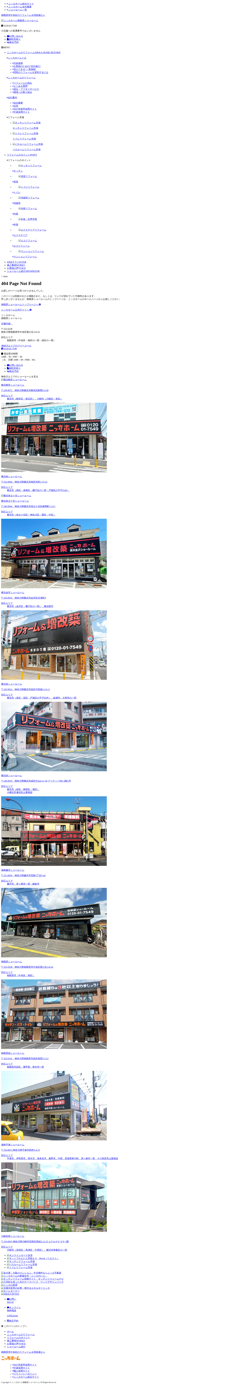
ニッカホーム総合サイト (21, 3)
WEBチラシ (16, 262)
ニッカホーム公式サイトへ (15, 310)
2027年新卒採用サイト (25, 109)
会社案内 (12, 97)
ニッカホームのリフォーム (33, 52)
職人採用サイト (22, 1371)
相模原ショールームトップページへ (20, 304)
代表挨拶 (18, 63)
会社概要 (18, 103)
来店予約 (14, 42)
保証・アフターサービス (26, 89)
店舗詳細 (6, 323)
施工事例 (16, 265)
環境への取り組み (23, 92)
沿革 (16, 106)
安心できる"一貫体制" (25, 69)
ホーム (10, 1331)
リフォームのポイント (22, 155)
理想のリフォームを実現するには (31, 72)
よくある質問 (20, 86)
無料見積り (15, 39)
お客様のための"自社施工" (27, 66)
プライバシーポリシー (25, 1374)
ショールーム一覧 (17, 10)
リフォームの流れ (23, 83)
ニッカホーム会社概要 (20, 7)
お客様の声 (16, 268)
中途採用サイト (22, 112)
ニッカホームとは (17, 58)
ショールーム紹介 (23, 271)
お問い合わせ (16, 36)
